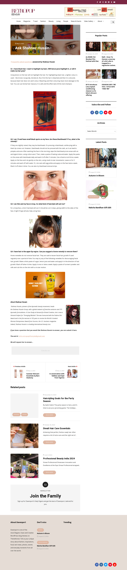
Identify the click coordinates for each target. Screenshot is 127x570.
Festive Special (93, 196)
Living (58, 21)
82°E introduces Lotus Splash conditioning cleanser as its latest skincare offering (91, 90)
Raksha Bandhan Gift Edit (100, 207)
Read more (49, 415)
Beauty (51, 21)
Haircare (30, 31)
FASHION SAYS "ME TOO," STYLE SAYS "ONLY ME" (109, 86)
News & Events (76, 21)
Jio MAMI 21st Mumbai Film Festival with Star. (92, 59)
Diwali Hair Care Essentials (56, 428)
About (100, 21)
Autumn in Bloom (96, 175)
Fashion (43, 21)
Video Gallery (88, 21)
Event (23, 474)
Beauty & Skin (21, 31)
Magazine (26, 21)
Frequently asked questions (22, 62)
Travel (35, 21)
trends (24, 414)
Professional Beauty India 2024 (59, 458)
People (65, 21)
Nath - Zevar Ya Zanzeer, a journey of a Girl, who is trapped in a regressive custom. (108, 61)
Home (18, 21)
